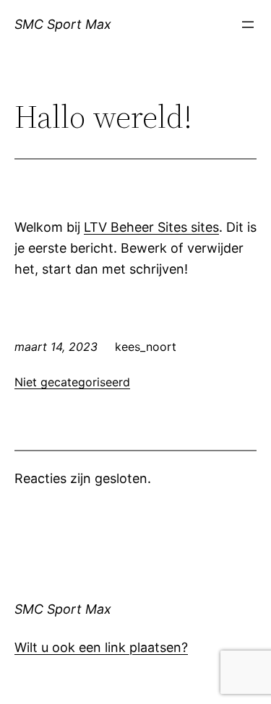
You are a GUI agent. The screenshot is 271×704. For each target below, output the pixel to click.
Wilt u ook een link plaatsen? (101, 647)
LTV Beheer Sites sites (151, 227)
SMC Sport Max (62, 24)
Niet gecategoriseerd (72, 382)
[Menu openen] (248, 24)
